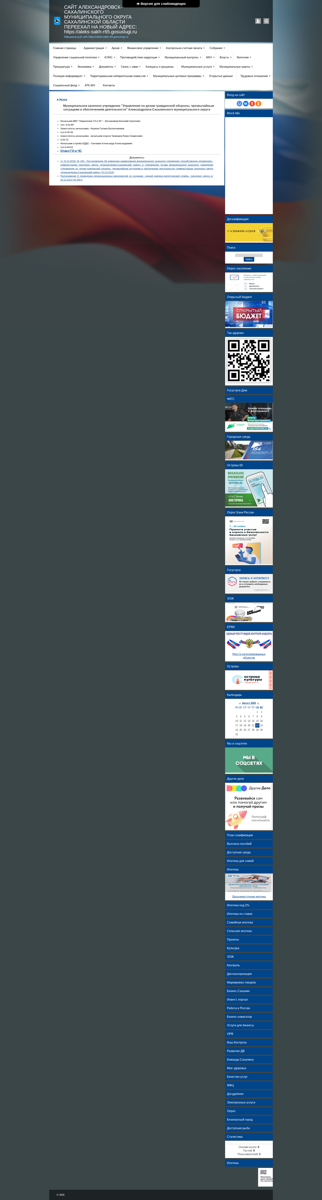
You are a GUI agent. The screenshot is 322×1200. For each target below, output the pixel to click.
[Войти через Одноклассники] (258, 103)
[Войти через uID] (239, 103)
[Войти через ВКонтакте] (246, 103)
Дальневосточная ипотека (249, 896)
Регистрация (258, 21)
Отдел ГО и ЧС (71, 150)
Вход (266, 21)
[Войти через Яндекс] (252, 103)
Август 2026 (249, 703)
